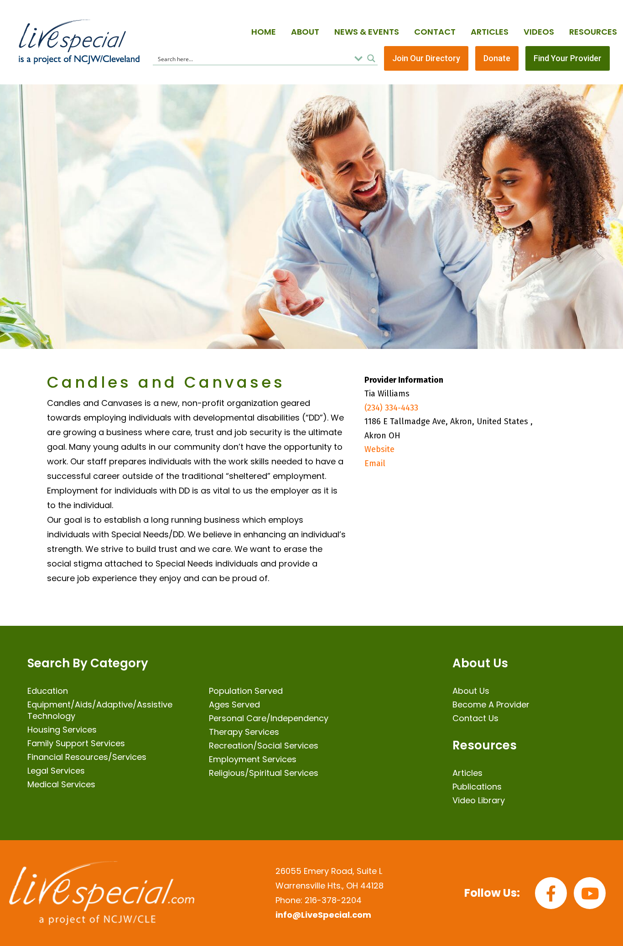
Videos (539, 31)
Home (263, 31)
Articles (490, 31)
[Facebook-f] (551, 893)
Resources (593, 31)
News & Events (366, 31)
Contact (435, 31)
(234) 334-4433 (391, 408)
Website (379, 449)
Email (374, 463)
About (305, 31)
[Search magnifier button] (371, 58)
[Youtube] (590, 893)
